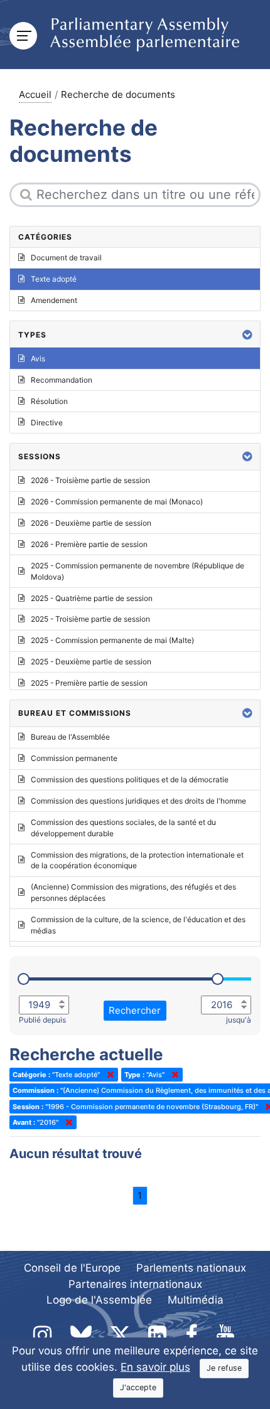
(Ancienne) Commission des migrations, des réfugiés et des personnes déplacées (133, 892)
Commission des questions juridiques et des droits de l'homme (138, 801)
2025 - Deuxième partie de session (91, 661)
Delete (108, 1074)
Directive (47, 422)
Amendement (54, 300)
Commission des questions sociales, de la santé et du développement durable (123, 827)
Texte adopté (54, 279)
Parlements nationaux (191, 1268)
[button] (247, 334)
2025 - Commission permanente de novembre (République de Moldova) (137, 571)
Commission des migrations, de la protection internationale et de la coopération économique (137, 860)
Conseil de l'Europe (72, 1268)
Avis (38, 358)
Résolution (49, 401)
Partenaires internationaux (135, 1284)
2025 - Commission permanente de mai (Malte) (112, 640)
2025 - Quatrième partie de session (92, 598)
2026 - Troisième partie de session (90, 480)
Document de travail (66, 257)
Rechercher (135, 1010)
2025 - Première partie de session (89, 683)
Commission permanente (74, 758)
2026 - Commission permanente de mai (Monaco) (117, 501)
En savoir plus (155, 1367)
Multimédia (196, 1300)
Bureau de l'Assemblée (70, 737)
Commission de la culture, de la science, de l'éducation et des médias (138, 925)
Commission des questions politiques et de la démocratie (130, 779)
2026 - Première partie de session (89, 544)
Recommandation (61, 380)
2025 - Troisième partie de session (90, 619)
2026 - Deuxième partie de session (91, 523)
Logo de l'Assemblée (99, 1300)
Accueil (35, 94)
